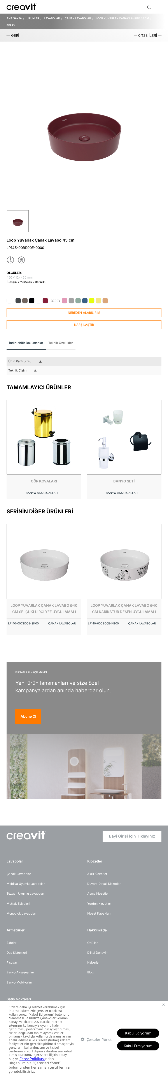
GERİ (14, 35)
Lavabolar (15, 861)
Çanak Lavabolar (19, 874)
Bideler (11, 943)
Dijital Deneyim (97, 952)
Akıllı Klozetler (97, 874)
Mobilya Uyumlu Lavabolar (26, 883)
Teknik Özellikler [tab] (60, 343)
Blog (90, 972)
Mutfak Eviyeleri (18, 903)
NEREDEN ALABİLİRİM (84, 312)
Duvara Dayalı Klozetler (104, 883)
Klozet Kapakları (98, 913)
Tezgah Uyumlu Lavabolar (25, 893)
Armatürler (15, 930)
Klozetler (94, 861)
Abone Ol (28, 716)
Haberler (93, 962)
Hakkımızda (97, 930)
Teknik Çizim (17, 370)
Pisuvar (12, 962)
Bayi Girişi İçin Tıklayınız (132, 836)
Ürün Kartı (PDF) (20, 361)
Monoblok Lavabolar (21, 913)
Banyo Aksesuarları (20, 972)
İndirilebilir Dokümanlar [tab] (26, 343)
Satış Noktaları (19, 999)
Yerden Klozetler (99, 903)
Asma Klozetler (98, 893)
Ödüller (92, 943)
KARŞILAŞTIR (84, 324)
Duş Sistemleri (17, 952)
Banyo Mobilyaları (19, 982)
